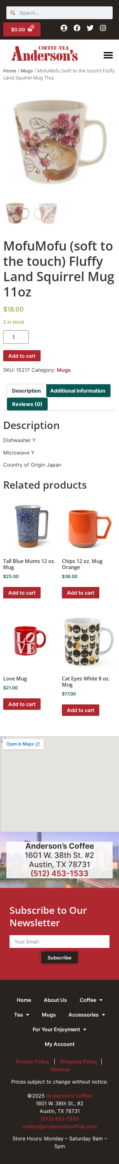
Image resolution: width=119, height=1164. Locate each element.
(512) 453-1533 (59, 873)
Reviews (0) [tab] (27, 404)
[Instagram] (103, 28)
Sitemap (60, 1069)
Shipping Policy (78, 1061)
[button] (108, 55)
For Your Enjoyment (56, 1029)
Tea (18, 1014)
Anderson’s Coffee (69, 1096)
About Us (55, 1000)
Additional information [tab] (77, 390)
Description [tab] (26, 390)
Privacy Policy (33, 1061)
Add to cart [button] (22, 593)
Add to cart (22, 356)
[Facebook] (77, 28)
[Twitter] (90, 28)
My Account (60, 1044)
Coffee (88, 1000)
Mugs (27, 71)
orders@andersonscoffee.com (59, 1126)
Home (10, 71)
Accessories (84, 1014)
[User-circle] (63, 28)
